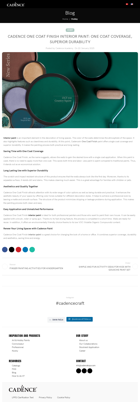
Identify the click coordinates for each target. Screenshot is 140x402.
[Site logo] (16, 4)
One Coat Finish (89, 141)
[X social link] (11, 249)
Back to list (70, 266)
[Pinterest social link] (18, 249)
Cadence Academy (64, 48)
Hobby (74, 19)
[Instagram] (84, 370)
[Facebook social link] (5, 249)
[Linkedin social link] (25, 249)
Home (65, 19)
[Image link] (23, 388)
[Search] (136, 4)
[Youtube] (89, 370)
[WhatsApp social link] (32, 249)
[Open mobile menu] (3, 4)
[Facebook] (78, 370)
